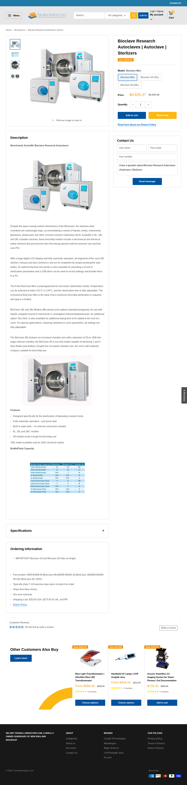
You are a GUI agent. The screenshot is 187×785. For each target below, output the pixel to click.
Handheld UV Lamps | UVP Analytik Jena (124, 675)
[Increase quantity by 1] (148, 105)
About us (70, 743)
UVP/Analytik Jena (113, 753)
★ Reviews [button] (184, 395)
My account (156, 14)
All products (19, 30)
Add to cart (132, 115)
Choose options (90, 702)
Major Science (111, 748)
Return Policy (20, 604)
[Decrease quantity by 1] (133, 105)
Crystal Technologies (115, 738)
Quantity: (123, 104)
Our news (71, 748)
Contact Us (175, 3)
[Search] (133, 15)
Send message (147, 181)
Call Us (143, 15)
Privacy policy (155, 738)
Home (8, 30)
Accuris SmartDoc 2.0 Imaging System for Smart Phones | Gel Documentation (161, 677)
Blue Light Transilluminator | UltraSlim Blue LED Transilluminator (89, 677)
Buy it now (162, 115)
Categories (71, 738)
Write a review (168, 628)
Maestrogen (110, 743)
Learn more (21, 658)
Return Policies (156, 748)
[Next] (180, 676)
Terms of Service (156, 743)
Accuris (108, 757)
